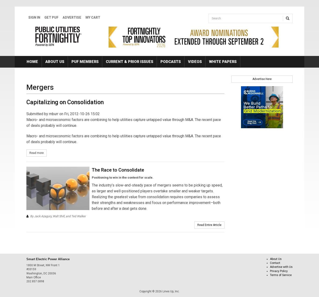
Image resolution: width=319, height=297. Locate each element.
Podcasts (170, 61)
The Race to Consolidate (118, 170)
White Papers (223, 61)
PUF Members (85, 61)
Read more (38, 153)
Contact (275, 263)
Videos (195, 61)
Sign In (34, 17)
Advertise (72, 17)
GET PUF (51, 17)
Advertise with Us (281, 267)
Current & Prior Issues (129, 61)
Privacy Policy (279, 271)
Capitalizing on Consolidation (65, 102)
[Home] (58, 36)
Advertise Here (262, 79)
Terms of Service (281, 275)
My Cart (92, 17)
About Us (54, 61)
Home (32, 61)
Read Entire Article (209, 225)
